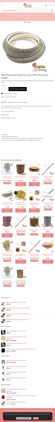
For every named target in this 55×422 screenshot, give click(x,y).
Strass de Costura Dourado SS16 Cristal (20, 203)
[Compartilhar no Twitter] (7, 97)
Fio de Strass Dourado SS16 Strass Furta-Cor (21, 230)
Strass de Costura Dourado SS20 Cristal (34, 203)
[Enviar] (52, 10)
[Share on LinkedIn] (15, 97)
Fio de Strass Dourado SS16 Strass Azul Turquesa (48, 178)
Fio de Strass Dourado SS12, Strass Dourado (21, 281)
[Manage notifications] (2, 419)
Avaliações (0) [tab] (24, 102)
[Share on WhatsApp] (2, 97)
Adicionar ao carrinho (17, 89)
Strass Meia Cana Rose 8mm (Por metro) (48, 254)
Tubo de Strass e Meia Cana (31, 15)
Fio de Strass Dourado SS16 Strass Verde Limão (34, 255)
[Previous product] (29, 18)
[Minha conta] (49, 5)
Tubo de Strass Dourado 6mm (20, 177)
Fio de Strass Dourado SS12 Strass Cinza (34, 230)
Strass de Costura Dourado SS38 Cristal (20, 254)
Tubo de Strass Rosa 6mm (7, 230)
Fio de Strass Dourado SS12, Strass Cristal (7, 254)
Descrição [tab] (4, 102)
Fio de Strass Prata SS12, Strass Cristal (7, 281)
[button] (2, 5)
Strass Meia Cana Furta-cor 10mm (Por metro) (7, 203)
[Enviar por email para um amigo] (10, 97)
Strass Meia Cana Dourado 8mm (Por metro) (34, 178)
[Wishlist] (46, 5)
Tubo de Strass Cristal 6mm (48, 230)
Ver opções (7, 183)
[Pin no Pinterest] (13, 97)
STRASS (15, 15)
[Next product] (26, 18)
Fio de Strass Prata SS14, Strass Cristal (7, 177)
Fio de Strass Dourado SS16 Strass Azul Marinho (48, 204)
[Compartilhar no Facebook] (5, 97)
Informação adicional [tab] (14, 102)
